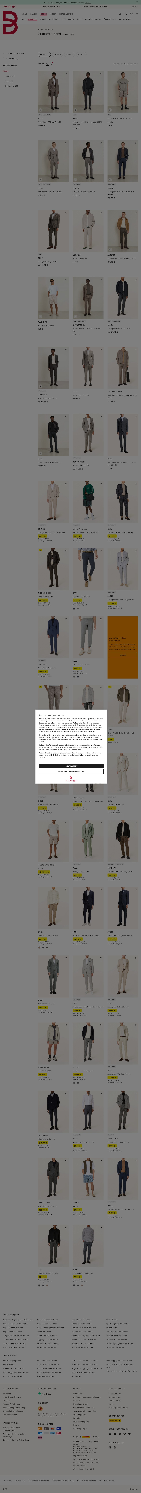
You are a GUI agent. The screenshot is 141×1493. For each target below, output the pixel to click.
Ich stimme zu (71, 766)
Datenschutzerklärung (88, 755)
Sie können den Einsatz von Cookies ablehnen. (65, 749)
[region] (71, 746)
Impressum (42, 757)
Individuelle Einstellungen (71, 771)
